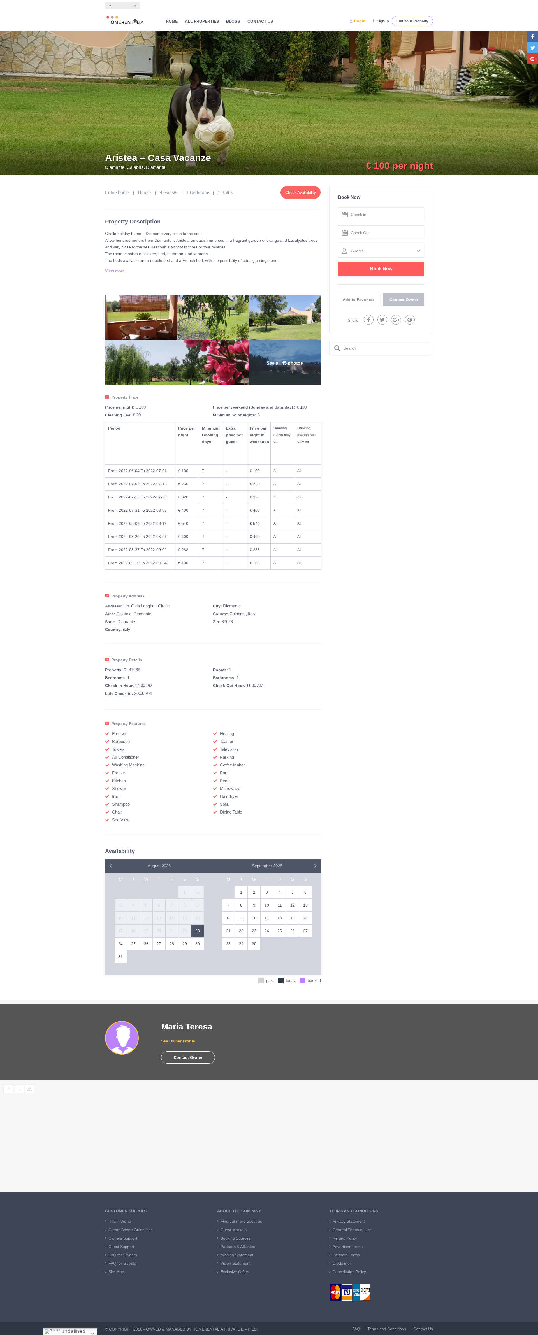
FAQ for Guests (122, 1263)
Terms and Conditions (386, 1329)
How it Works (120, 1221)
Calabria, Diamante (133, 613)
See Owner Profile (178, 1041)
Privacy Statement (349, 1221)
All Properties (202, 21)
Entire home (117, 192)
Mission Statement (237, 1255)
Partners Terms (346, 1255)
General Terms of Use (352, 1229)
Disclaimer (342, 1263)
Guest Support (121, 1246)
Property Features (129, 723)
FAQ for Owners (122, 1255)
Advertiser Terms (348, 1246)
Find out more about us (241, 1221)
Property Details (127, 660)
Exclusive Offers (235, 1271)
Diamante (232, 606)
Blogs (233, 21)
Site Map (116, 1271)
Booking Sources (236, 1238)
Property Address (128, 596)
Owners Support (122, 1238)
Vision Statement (236, 1263)
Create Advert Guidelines (130, 1229)
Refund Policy (345, 1238)
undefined (72, 1331)
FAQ (356, 1329)
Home (172, 21)
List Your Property (412, 21)
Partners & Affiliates (238, 1246)
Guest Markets (234, 1229)
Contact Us (260, 21)
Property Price (125, 397)
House (144, 192)
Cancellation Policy (349, 1271)
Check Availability (300, 192)
